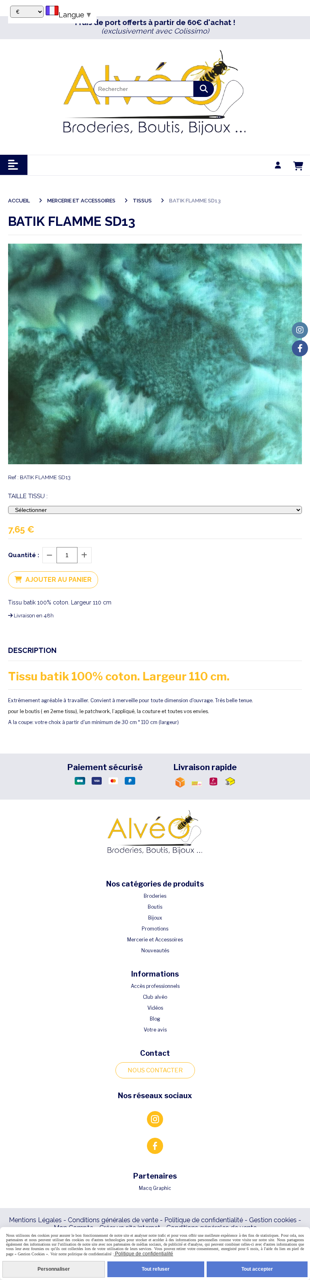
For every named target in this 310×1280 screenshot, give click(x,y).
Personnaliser (54, 1269)
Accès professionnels (155, 986)
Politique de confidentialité (203, 1220)
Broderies (155, 896)
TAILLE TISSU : (28, 496)
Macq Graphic (155, 1188)
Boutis (155, 907)
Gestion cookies (273, 1220)
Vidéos (155, 1008)
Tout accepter (257, 1269)
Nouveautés (155, 950)
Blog (155, 1019)
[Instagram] (300, 330)
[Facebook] (300, 348)
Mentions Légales (35, 1220)
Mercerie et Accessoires (155, 940)
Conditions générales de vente (113, 1220)
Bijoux (155, 918)
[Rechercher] (204, 89)
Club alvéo (155, 997)
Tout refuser (156, 1269)
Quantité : (23, 555)
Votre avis (155, 1030)
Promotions (155, 929)
